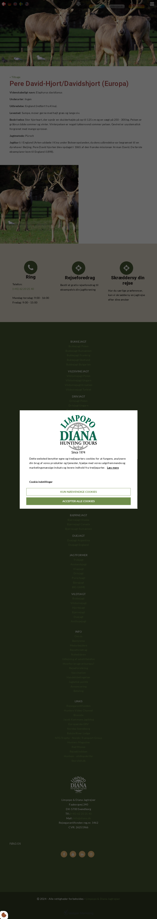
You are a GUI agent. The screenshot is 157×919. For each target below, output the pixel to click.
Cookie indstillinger (41, 481)
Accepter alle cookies (78, 501)
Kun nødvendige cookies (78, 491)
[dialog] (78, 459)
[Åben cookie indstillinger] (4, 915)
